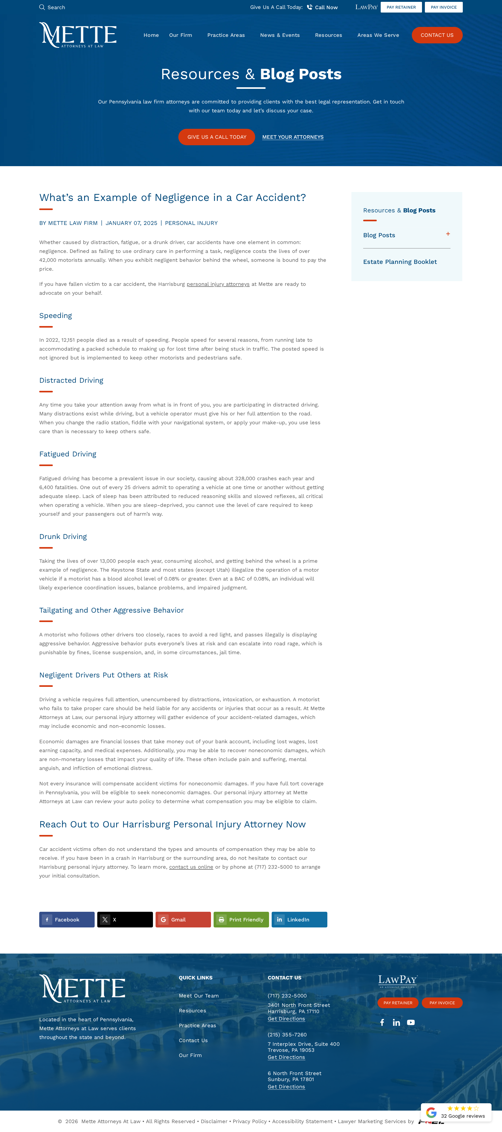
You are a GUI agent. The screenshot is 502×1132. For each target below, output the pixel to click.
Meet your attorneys (293, 137)
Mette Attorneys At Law (111, 1121)
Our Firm (180, 35)
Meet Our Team (199, 995)
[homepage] (90, 989)
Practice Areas (226, 35)
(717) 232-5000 (287, 995)
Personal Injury (191, 223)
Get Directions (286, 1018)
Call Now (326, 7)
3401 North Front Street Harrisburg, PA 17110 (299, 1008)
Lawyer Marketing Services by (376, 1121)
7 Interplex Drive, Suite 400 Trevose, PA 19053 (304, 1047)
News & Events (280, 35)
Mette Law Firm (73, 223)
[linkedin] (396, 1023)
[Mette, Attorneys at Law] (77, 35)
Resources (329, 35)
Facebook (67, 919)
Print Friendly (246, 919)
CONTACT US (437, 35)
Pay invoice (444, 7)
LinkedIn (298, 919)
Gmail (178, 919)
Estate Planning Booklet (400, 261)
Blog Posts (379, 235)
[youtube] (410, 1023)
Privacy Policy (250, 1121)
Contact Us (193, 1040)
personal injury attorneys (218, 284)
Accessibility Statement (302, 1121)
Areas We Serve (378, 35)
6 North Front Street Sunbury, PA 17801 (295, 1076)
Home (151, 35)
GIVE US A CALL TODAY (216, 137)
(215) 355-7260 (287, 1034)
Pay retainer (401, 7)
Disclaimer (214, 1121)
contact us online (191, 867)
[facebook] (382, 1023)
